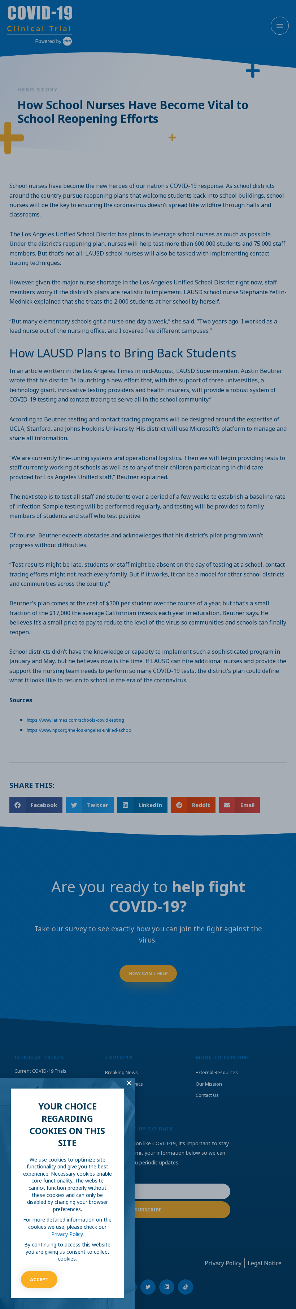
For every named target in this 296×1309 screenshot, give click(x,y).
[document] (148, 654)
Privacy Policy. (67, 1234)
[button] (129, 1083)
